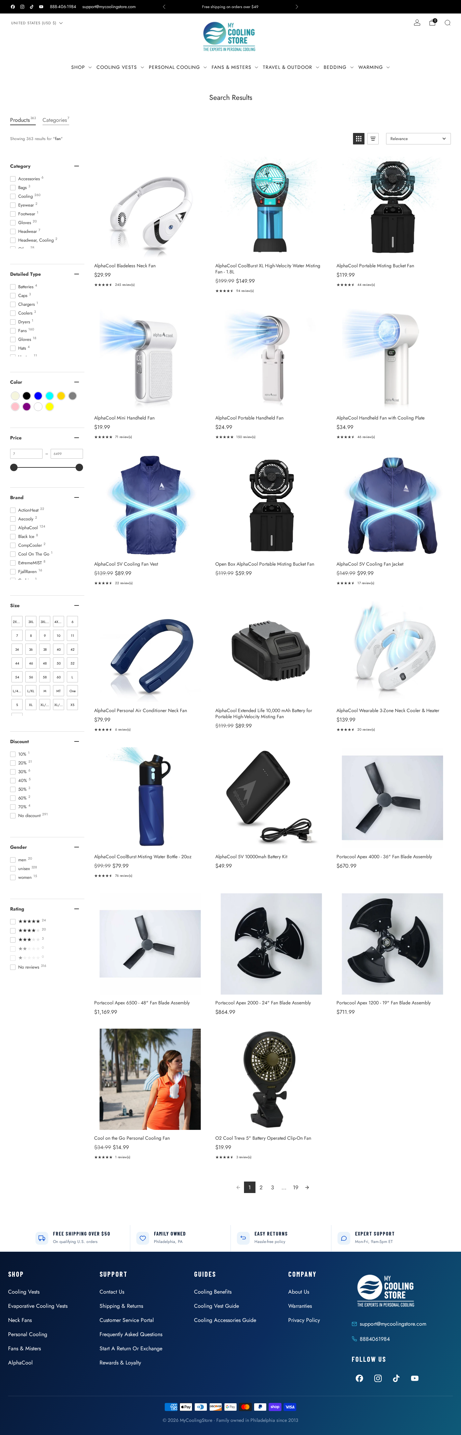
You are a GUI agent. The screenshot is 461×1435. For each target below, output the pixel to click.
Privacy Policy (304, 1320)
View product (149, 250)
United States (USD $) (33, 23)
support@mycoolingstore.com (109, 6)
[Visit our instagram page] (22, 6)
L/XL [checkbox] (30, 691)
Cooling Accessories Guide (225, 1320)
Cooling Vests (117, 67)
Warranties (300, 1306)
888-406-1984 (63, 6)
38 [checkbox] (45, 649)
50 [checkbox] (59, 663)
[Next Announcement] (297, 6)
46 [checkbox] (31, 663)
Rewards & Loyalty (120, 1362)
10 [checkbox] (58, 635)
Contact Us (112, 1292)
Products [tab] (23, 119)
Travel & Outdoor (287, 67)
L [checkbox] (72, 677)
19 (295, 1187)
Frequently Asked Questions (131, 1334)
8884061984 (375, 1339)
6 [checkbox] (73, 621)
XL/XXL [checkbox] (59, 704)
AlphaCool (20, 1362)
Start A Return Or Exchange (131, 1348)
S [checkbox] (17, 704)
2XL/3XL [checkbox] (18, 621)
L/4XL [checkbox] (17, 691)
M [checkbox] (45, 691)
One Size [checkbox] (73, 692)
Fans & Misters (231, 67)
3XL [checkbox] (31, 621)
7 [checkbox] (17, 635)
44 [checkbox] (17, 663)
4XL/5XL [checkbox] (59, 621)
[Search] (447, 22)
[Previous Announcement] (164, 6)
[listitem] (230, 7)
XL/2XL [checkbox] (45, 704)
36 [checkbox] (31, 649)
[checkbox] (15, 396)
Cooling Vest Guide (216, 1306)
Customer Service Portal (127, 1320)
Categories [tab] (56, 119)
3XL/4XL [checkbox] (45, 621)
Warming (370, 67)
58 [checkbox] (45, 677)
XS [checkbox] (72, 704)
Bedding (335, 67)
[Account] (417, 22)
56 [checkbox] (31, 677)
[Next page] (307, 1187)
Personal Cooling (174, 67)
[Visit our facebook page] (13, 6)
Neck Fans (20, 1320)
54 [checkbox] (17, 677)
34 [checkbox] (17, 649)
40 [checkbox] (59, 649)
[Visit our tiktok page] (31, 6)
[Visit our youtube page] (41, 6)
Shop (78, 67)
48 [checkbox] (45, 663)
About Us (298, 1292)
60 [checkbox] (59, 677)
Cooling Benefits (213, 1292)
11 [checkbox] (72, 635)
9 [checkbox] (45, 635)
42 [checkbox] (73, 649)
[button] (358, 138)
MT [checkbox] (58, 691)
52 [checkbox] (73, 663)
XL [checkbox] (31, 704)
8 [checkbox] (31, 635)
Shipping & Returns (121, 1306)
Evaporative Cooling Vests (37, 1306)
